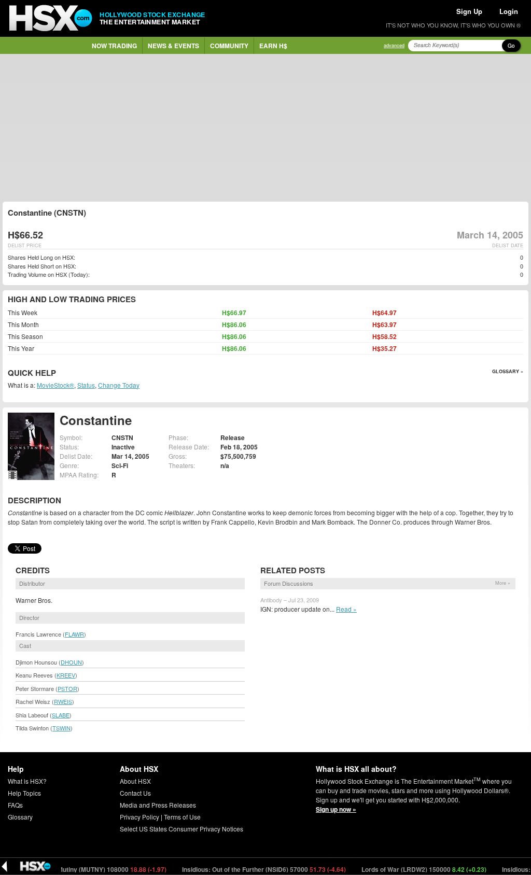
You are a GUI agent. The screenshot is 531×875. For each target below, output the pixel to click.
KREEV (66, 675)
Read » (346, 608)
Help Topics (24, 792)
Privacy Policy (139, 816)
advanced (394, 45)
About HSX (135, 781)
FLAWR (74, 634)
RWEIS (63, 701)
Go (511, 45)
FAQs (15, 804)
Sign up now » (336, 809)
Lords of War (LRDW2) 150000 (413, 869)
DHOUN (71, 662)
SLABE (60, 715)
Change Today (118, 384)
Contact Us (135, 792)
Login (508, 11)
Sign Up (469, 11)
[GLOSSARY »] (57, 373)
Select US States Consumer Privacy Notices (181, 828)
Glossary (20, 816)
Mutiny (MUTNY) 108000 (101, 869)
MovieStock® (55, 384)
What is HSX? (27, 781)
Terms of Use (182, 816)
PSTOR (67, 688)
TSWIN (61, 728)
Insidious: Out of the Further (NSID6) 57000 (253, 869)
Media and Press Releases (158, 804)
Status (86, 384)
